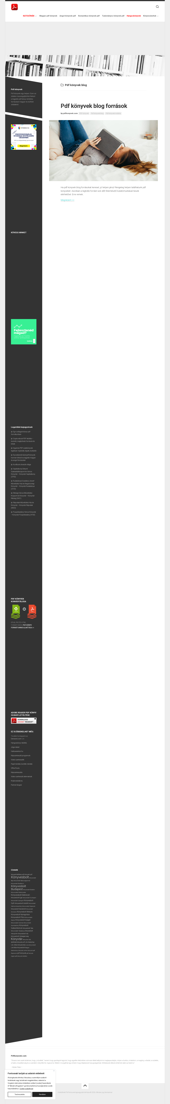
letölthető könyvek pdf (18, 942)
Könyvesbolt (20, 877)
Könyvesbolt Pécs (18, 917)
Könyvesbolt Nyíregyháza (20, 915)
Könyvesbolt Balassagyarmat (22, 880)
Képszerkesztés (16, 772)
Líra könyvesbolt (31, 945)
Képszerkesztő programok (20, 755)
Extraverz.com (16, 739)
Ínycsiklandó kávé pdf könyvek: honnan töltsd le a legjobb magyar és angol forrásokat (23, 457)
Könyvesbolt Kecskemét (18, 909)
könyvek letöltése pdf (17, 874)
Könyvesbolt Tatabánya (18, 931)
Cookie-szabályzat (26, 1089)
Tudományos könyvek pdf (113, 16)
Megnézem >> (67, 200)
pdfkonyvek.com (70, 113)
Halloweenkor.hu (17, 751)
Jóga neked (15, 747)
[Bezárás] (53, 1070)
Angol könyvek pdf (68, 16)
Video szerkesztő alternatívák (21, 776)
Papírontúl (14, 953)
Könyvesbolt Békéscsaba (18, 892)
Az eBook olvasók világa (22, 464)
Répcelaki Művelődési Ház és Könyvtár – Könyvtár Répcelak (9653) (22, 505)
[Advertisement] (85, 38)
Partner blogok (16, 785)
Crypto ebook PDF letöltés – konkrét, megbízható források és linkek (23, 441)
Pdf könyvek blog (97, 113)
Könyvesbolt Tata (28, 928)
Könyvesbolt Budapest (18, 887)
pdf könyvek (21, 953)
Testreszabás (20, 1094)
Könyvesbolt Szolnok (17, 923)
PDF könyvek (84, 113)
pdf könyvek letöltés (21, 956)
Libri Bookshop (29, 942)
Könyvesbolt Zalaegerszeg (20, 936)
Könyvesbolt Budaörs (29, 889)
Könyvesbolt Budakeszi (17, 883)
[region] (30, 1084)
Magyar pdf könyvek (48, 16)
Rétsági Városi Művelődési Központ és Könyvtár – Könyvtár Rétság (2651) (23, 495)
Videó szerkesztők (17, 760)
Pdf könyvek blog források (94, 106)
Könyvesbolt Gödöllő (21, 903)
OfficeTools (15, 768)
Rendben (42, 1094)
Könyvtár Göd (27, 939)
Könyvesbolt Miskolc (25, 912)
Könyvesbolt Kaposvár (28, 906)
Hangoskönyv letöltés (19, 743)
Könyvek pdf (28, 874)
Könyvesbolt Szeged (22, 920)
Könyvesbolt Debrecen (20, 895)
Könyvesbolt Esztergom (29, 897)
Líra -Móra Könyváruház (18, 945)
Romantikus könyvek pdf (89, 16)
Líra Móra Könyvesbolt (18, 947)
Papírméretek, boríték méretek (21, 764)
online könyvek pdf (29, 950)
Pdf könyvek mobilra (113, 113)
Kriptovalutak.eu (17, 781)
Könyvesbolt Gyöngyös (17, 900)
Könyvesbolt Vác (23, 933)
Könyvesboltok (149, 16)
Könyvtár (16, 939)
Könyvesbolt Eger (17, 897)
